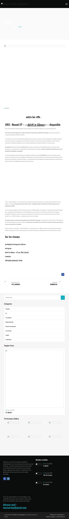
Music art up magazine (19, 514)
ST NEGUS (8, 412)
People (7, 335)
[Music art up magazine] (14, 4)
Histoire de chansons (11, 326)
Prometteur (8, 339)
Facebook (8, 256)
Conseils (8, 309)
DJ (6, 313)
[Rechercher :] (34, 298)
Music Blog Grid (61, 516)
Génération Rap (9, 322)
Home (6, 27)
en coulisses (9, 317)
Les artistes (8, 331)
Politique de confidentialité (57, 514)
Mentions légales (50, 516)
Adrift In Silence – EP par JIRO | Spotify (17, 252)
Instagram (8, 248)
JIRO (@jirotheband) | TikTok (13, 260)
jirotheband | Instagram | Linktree (15, 244)
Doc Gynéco (46, 484)
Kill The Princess (47, 475)
